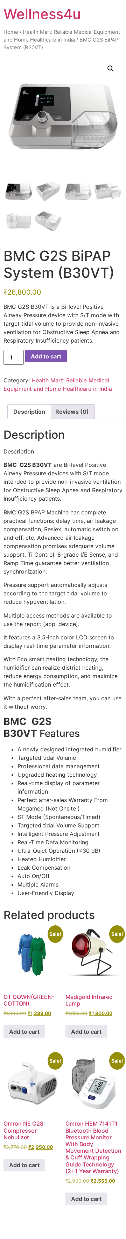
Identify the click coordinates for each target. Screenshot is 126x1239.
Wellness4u (42, 14)
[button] (110, 68)
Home (11, 32)
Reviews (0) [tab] (72, 411)
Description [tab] (29, 411)
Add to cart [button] (24, 1031)
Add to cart (46, 356)
